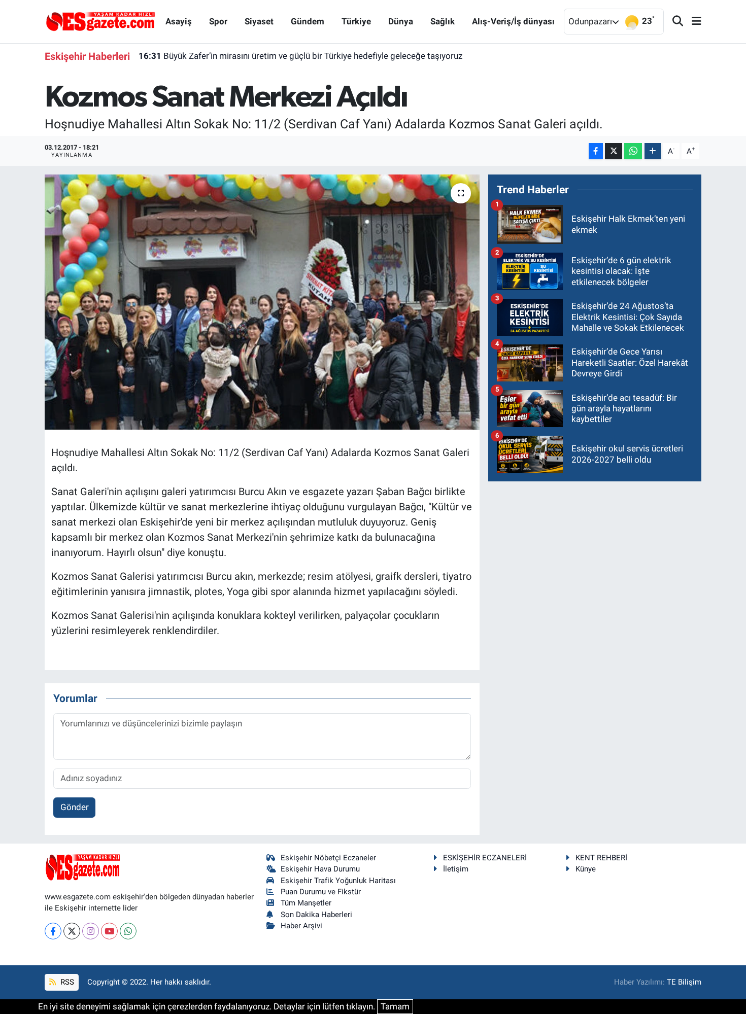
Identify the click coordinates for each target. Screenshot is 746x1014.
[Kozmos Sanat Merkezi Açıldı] (262, 301)
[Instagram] (90, 931)
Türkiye (356, 21)
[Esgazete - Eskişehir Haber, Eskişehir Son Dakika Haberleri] (100, 21)
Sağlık (442, 21)
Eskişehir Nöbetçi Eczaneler (328, 857)
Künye (585, 868)
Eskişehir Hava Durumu (320, 868)
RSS (66, 982)
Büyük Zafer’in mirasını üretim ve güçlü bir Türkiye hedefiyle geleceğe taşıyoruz (300, 56)
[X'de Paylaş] (613, 151)
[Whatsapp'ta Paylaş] (633, 151)
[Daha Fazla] (653, 151)
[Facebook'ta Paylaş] (596, 151)
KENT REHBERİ (601, 857)
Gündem (307, 21)
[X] (71, 931)
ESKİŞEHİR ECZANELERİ (485, 857)
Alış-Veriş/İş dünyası (513, 21)
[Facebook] (53, 931)
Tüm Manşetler (306, 902)
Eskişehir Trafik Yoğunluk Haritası (338, 880)
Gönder (74, 807)
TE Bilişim (684, 982)
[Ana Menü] (692, 21)
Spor (218, 21)
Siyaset (259, 21)
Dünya (400, 21)
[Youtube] (109, 931)
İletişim (455, 868)
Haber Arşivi (301, 925)
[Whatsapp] (128, 931)
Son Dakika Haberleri (316, 914)
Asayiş (178, 21)
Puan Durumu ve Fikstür (321, 891)
